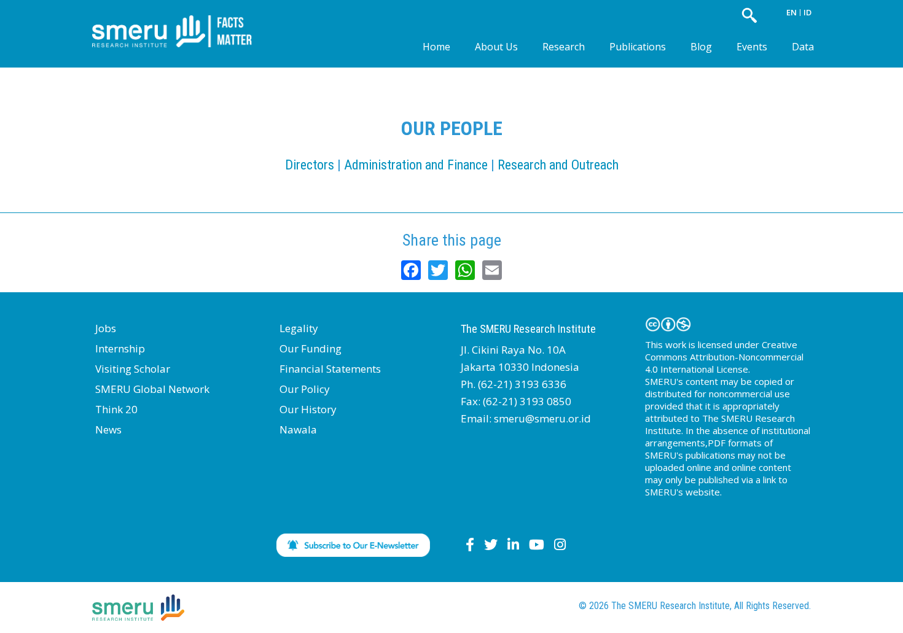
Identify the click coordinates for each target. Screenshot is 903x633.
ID (807, 12)
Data (803, 46)
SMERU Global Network (152, 389)
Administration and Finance (416, 165)
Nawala (298, 429)
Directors (309, 165)
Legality (299, 328)
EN (791, 12)
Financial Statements (330, 369)
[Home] (181, 21)
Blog (701, 46)
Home (436, 46)
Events (752, 46)
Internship (120, 348)
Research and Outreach (558, 165)
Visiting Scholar (132, 369)
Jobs (105, 328)
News (108, 429)
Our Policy (305, 389)
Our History (308, 409)
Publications (637, 46)
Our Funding (311, 348)
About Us (496, 46)
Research (563, 46)
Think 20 (116, 409)
